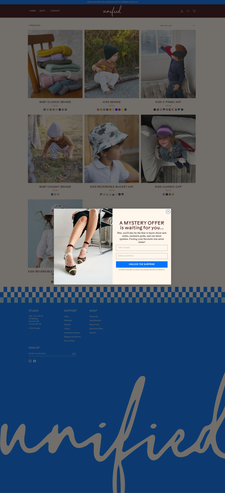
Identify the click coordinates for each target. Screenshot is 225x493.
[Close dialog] (168, 212)
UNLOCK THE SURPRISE (142, 264)
